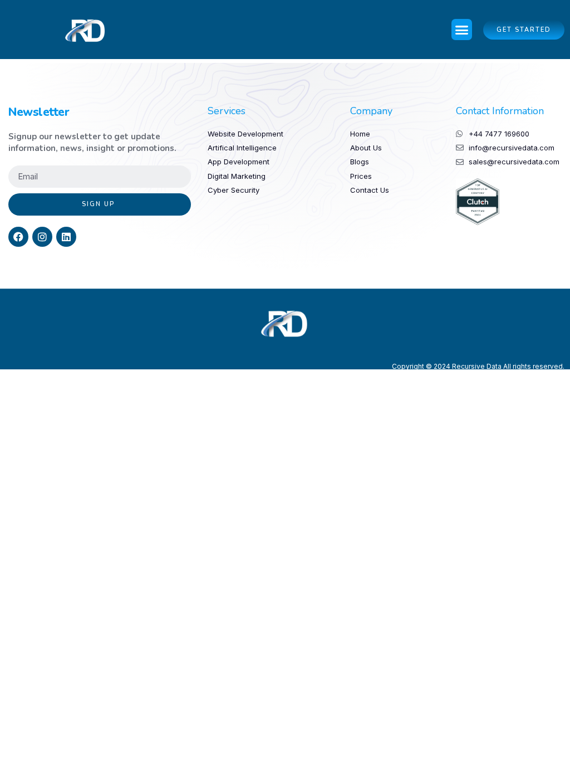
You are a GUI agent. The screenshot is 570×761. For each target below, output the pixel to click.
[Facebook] (18, 237)
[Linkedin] (66, 237)
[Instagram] (42, 237)
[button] (462, 29)
